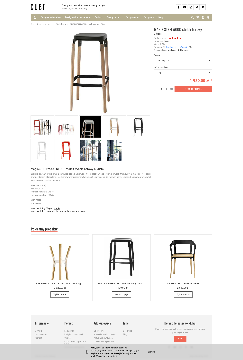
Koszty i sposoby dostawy (105, 334)
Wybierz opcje (59, 294)
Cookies (67, 338)
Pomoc (68, 323)
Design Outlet (132, 17)
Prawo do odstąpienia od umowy (75, 342)
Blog (160, 17)
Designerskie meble (51, 17)
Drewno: (157, 55)
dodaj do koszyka (193, 89)
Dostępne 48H (114, 17)
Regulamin (69, 331)
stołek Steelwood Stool (80, 174)
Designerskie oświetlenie (77, 17)
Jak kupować (99, 331)
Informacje (42, 323)
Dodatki (98, 17)
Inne (126, 323)
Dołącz (180, 338)
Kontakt (38, 338)
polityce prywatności (109, 356)
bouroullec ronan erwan (72, 211)
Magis (167, 41)
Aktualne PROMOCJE (103, 338)
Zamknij (151, 352)
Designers (149, 17)
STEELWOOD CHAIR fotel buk (183, 283)
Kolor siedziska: (161, 67)
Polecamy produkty (44, 229)
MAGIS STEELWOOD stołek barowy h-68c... (121, 283)
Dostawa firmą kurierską (104, 341)
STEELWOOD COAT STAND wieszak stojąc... (60, 283)
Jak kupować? (102, 323)
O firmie (38, 331)
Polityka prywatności (73, 334)
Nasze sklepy (41, 334)
